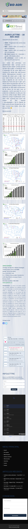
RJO (17, 20)
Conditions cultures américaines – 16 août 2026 (13, 475)
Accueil (5, 450)
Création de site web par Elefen (14, 527)
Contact (5, 463)
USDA (22, 20)
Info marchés (6, 452)
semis (20, 20)
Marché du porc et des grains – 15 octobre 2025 (13, 488)
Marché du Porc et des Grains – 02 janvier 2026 (12, 478)
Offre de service (7, 458)
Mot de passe (7, 508)
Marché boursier (7, 454)
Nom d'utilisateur (7, 500)
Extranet (5, 465)
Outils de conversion (7, 456)
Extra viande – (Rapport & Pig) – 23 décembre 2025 (13, 482)
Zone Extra (6, 461)
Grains (15, 20)
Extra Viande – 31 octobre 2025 (9, 486)
